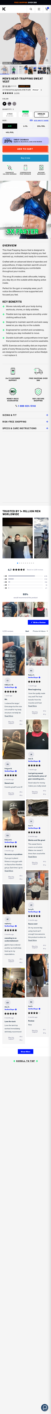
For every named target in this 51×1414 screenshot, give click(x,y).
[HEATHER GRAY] (14, 104)
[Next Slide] (47, 609)
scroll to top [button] (25, 1061)
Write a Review (41, 623)
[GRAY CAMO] (9, 104)
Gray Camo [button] (9, 104)
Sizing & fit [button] (9, 415)
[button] (31, 9)
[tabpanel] (25, 301)
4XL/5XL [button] (10, 132)
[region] (25, 609)
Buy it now (25, 158)
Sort (27, 631)
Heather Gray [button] (14, 104)
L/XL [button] (25, 126)
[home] (4, 9)
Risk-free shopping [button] (14, 421)
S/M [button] (10, 126)
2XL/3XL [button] (41, 126)
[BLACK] (4, 104)
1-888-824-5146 (27, 406)
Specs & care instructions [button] (19, 428)
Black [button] (4, 104)
